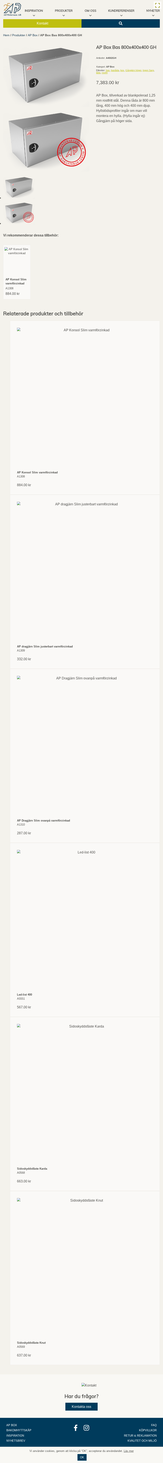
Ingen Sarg (148, 70)
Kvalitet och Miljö (142, 1440)
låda (98, 72)
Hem (6, 35)
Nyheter (153, 10)
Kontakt (42, 23)
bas (108, 70)
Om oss (90, 10)
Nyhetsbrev (15, 1440)
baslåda (115, 70)
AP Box (33, 35)
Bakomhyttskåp (18, 1430)
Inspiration (15, 1435)
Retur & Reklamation (140, 1435)
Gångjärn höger (133, 70)
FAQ (154, 1425)
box (122, 70)
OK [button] (82, 1457)
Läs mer (129, 1451)
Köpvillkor (148, 1430)
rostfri (105, 72)
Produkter (64, 10)
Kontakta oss (81, 1406)
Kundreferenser (121, 10)
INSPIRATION (34, 10)
